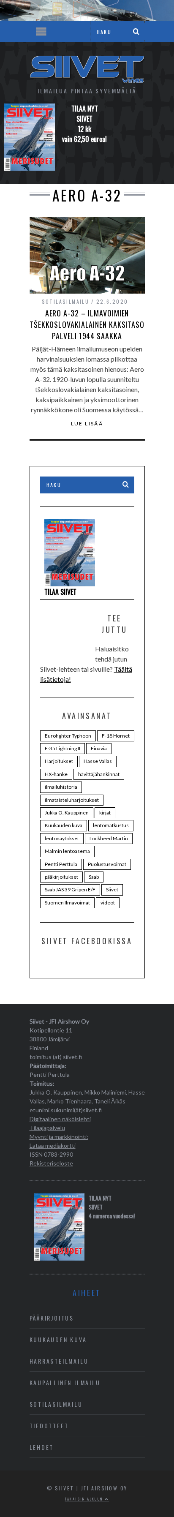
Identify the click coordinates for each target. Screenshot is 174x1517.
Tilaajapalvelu (47, 1127)
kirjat (105, 812)
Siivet (112, 889)
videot (108, 902)
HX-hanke (56, 774)
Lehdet (42, 1447)
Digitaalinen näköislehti (60, 1118)
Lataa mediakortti (53, 1145)
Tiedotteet (49, 1425)
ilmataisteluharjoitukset (72, 800)
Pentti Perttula (61, 864)
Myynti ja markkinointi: (59, 1136)
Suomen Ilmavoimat (67, 902)
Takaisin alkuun (85, 1498)
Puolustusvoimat (107, 864)
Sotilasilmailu (66, 301)
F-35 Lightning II (62, 748)
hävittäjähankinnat (99, 774)
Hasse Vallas (98, 761)
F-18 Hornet (116, 736)
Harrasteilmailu (59, 1360)
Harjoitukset (59, 761)
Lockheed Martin (109, 838)
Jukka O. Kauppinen (67, 812)
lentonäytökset (62, 838)
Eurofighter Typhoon (68, 736)
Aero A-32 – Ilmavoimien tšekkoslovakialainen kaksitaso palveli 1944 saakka (87, 324)
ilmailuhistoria (61, 787)
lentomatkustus (111, 825)
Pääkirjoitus (52, 1317)
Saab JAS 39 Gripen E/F (70, 889)
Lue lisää (87, 423)
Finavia (99, 748)
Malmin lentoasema (67, 851)
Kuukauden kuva (63, 825)
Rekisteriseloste (51, 1163)
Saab (94, 877)
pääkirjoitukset (61, 877)
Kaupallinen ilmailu (65, 1382)
